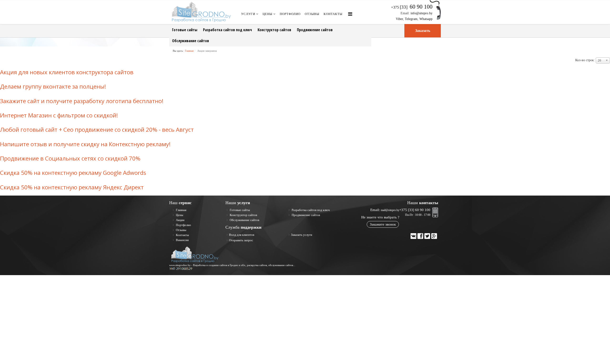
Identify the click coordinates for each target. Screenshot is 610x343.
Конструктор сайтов (274, 29)
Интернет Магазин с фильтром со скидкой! (59, 115)
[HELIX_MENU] (350, 14)
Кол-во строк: (585, 60)
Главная (189, 50)
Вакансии (182, 240)
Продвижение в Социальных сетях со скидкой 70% (70, 158)
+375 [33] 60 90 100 (414, 210)
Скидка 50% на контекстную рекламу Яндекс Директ (72, 187)
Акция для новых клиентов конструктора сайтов (66, 72)
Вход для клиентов (241, 235)
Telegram (411, 19)
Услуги (248, 14)
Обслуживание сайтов (190, 40)
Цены (267, 14)
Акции (179, 220)
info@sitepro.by (421, 13)
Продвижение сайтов (315, 29)
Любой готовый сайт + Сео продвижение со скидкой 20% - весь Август (97, 129)
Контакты (333, 14)
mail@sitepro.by (390, 210)
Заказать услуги (301, 235)
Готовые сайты (184, 29)
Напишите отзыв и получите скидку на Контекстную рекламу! (85, 144)
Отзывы (312, 14)
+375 (411, 7)
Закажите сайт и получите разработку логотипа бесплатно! (81, 101)
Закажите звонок (383, 224)
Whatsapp (425, 19)
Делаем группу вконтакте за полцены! (53, 86)
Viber (399, 19)
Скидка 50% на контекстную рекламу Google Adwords (73, 173)
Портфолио (290, 14)
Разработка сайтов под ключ (227, 29)
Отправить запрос (241, 240)
